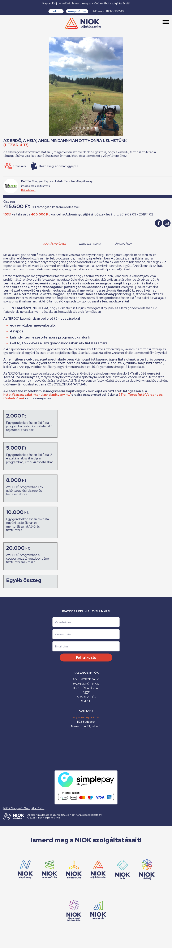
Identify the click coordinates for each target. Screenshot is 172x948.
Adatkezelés (86, 697)
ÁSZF (86, 692)
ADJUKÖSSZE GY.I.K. (86, 679)
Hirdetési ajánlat (86, 688)
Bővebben (28, 190)
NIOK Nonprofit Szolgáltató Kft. (23, 808)
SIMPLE (86, 701)
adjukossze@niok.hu (86, 717)
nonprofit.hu (77, 11)
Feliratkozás (86, 657)
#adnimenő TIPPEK (86, 684)
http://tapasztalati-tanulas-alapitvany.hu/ (37, 395)
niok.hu (56, 11)
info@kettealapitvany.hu (35, 186)
